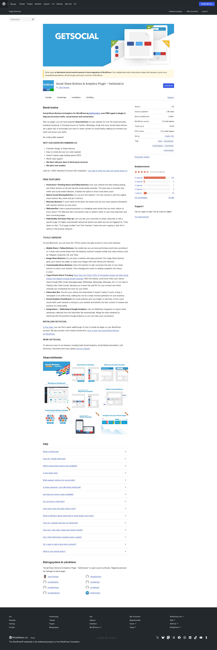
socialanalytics (54, 593)
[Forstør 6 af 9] (96, 415)
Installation (76, 97)
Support (170, 97)
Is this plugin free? (50, 473)
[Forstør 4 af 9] (96, 364)
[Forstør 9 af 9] (125, 415)
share (160, 141)
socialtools (94, 587)
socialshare (95, 582)
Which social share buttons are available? (60, 466)
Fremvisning (53, 617)
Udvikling (90, 97)
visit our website (83, 349)
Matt (172, 620)
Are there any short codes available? (58, 494)
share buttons (168, 141)
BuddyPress (175, 627)
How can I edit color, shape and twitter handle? (63, 530)
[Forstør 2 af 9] (67, 384)
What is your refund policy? (54, 551)
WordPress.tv (95, 627)
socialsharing (53, 582)
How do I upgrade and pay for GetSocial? (60, 523)
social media (169, 146)
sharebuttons (95, 576)
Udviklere (93, 624)
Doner (133, 624)
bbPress (174, 624)
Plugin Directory (15, 11)
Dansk (33, 638)
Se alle (171, 197)
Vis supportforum (142, 217)
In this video (48, 327)
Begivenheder (135, 620)
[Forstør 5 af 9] (96, 390)
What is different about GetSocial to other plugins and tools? (68, 516)
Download (169, 86)
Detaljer (48, 97)
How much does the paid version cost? (59, 509)
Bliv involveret (135, 617)
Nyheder (12, 620)
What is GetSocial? (51, 452)
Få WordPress (207, 4)
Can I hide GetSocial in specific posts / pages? (62, 537)
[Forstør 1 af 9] (67, 364)
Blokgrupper (54, 627)
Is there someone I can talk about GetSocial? (62, 487)
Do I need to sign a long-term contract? (59, 544)
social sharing (168, 150)
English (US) (169, 136)
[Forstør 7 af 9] (125, 364)
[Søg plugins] (33, 19)
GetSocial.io (94, 113)
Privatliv (12, 627)
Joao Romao (63, 87)
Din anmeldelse (141, 197)
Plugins (52, 624)
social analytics (158, 146)
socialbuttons (53, 587)
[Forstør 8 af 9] (125, 389)
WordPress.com (177, 617)
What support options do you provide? (59, 480)
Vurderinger (61, 97)
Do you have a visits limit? (54, 501)
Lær (91, 617)
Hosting (12, 624)
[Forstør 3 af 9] (67, 410)
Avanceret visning (142, 157)
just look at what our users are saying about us (107, 171)
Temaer (52, 620)
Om (10, 617)
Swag (133, 627)
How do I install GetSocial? (54, 459)
